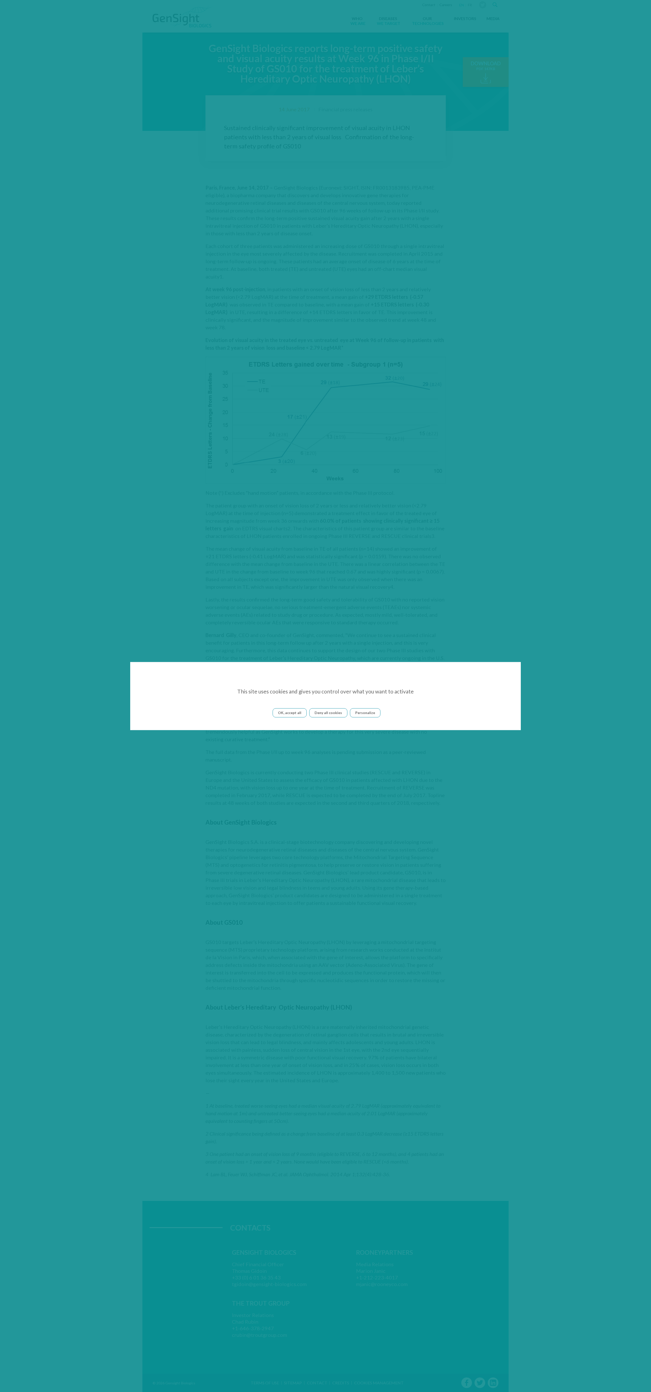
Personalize (365, 712)
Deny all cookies (328, 712)
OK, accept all (289, 712)
